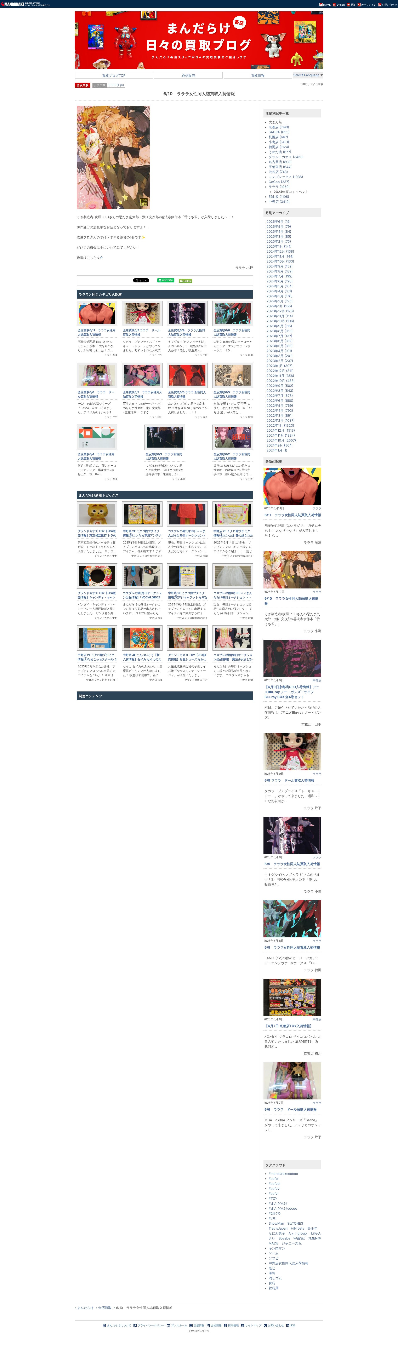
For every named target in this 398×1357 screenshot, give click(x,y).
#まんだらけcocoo (283, 1208)
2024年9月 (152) (280, 266)
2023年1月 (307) (279, 366)
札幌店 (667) (278, 137)
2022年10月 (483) (281, 381)
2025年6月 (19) (279, 221)
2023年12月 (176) (280, 311)
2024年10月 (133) (280, 261)
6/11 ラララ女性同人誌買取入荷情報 (293, 515)
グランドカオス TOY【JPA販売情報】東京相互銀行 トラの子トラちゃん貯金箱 (97, 535)
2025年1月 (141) (279, 246)
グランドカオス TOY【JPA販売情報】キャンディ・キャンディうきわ (97, 597)
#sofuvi (274, 1188)
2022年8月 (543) (280, 391)
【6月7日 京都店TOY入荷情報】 (289, 1026)
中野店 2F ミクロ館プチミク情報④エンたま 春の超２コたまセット (233, 535)
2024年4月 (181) (279, 291)
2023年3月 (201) (280, 356)
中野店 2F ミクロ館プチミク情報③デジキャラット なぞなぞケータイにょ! (187, 597)
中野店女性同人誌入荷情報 (288, 1263)
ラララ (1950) (279, 187)
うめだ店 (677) (280, 152)
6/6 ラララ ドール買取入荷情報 (291, 1109)
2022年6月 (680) (280, 400)
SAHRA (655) (279, 132)
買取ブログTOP (113, 75)
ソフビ (274, 1258)
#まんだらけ (278, 1203)
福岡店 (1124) (279, 147)
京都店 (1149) (279, 127)
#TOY (273, 1198)
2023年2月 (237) (280, 361)
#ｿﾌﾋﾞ (273, 1218)
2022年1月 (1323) (280, 425)
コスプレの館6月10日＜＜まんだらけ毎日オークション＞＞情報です (187, 535)
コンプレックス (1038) (286, 177)
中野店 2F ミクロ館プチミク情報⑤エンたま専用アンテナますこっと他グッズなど (142, 535)
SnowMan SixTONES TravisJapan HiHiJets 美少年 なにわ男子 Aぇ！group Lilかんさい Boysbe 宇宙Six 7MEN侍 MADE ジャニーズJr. (296, 1233)
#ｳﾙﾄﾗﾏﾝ (275, 1213)
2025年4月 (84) (279, 231)
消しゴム (275, 1278)
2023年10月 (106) (280, 321)
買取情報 (258, 75)
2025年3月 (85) (279, 236)
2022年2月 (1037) (281, 420)
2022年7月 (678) (280, 395)
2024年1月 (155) (279, 306)
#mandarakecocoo (283, 1174)
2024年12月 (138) (280, 251)
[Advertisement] (165, 746)
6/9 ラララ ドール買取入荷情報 (289, 780)
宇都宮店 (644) (280, 167)
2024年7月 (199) (279, 276)
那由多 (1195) (279, 197)
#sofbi (274, 1179)
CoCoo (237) (279, 182)
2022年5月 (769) (280, 405)
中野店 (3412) (279, 202)
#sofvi (273, 1193)
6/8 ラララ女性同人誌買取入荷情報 (292, 947)
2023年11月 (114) (280, 316)
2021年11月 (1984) (281, 435)
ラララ (317, 508)
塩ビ (272, 1268)
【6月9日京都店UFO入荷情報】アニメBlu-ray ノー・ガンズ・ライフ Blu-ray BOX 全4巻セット (292, 692)
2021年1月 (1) (277, 450)
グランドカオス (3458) (286, 157)
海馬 (272, 1273)
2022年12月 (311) (280, 371)
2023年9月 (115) (279, 326)
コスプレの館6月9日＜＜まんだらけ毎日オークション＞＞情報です (233, 597)
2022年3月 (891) (280, 415)
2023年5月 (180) (280, 346)
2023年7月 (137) (279, 336)
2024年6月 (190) (280, 281)
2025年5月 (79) (279, 226)
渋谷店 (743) (278, 172)
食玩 (272, 1283)
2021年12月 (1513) (281, 430)
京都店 (317, 680)
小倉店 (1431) (279, 142)
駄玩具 (274, 1288)
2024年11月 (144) (280, 256)
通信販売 (188, 75)
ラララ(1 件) (116, 85)
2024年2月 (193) (280, 301)
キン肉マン (277, 1248)
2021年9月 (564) (280, 445)
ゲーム (274, 1253)
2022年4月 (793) (280, 410)
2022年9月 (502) (280, 386)
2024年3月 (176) (279, 296)
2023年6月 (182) (280, 341)
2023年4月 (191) (279, 351)
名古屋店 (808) (280, 162)
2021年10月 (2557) (281, 440)
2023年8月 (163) (280, 331)
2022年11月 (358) (280, 376)
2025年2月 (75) (279, 241)
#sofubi (274, 1183)
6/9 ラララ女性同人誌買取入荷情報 (292, 864)
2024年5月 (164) (280, 286)
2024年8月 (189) (280, 271)
